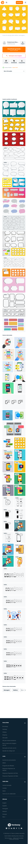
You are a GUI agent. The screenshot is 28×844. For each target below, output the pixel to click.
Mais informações (8, 70)
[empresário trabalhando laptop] (8, 539)
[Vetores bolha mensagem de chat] (13, 248)
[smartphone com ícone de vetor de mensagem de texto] (8, 739)
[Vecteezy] (2, 2)
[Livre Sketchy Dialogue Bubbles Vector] (13, 168)
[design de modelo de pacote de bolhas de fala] (9, 269)
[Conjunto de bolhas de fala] (13, 108)
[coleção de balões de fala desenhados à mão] (13, 231)
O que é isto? (15, 67)
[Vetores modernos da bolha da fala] (9, 191)
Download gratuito (14, 49)
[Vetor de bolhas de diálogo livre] (13, 215)
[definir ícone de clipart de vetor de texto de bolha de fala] (13, 310)
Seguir (22, 43)
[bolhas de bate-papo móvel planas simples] (13, 350)
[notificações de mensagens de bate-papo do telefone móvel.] (8, 438)
